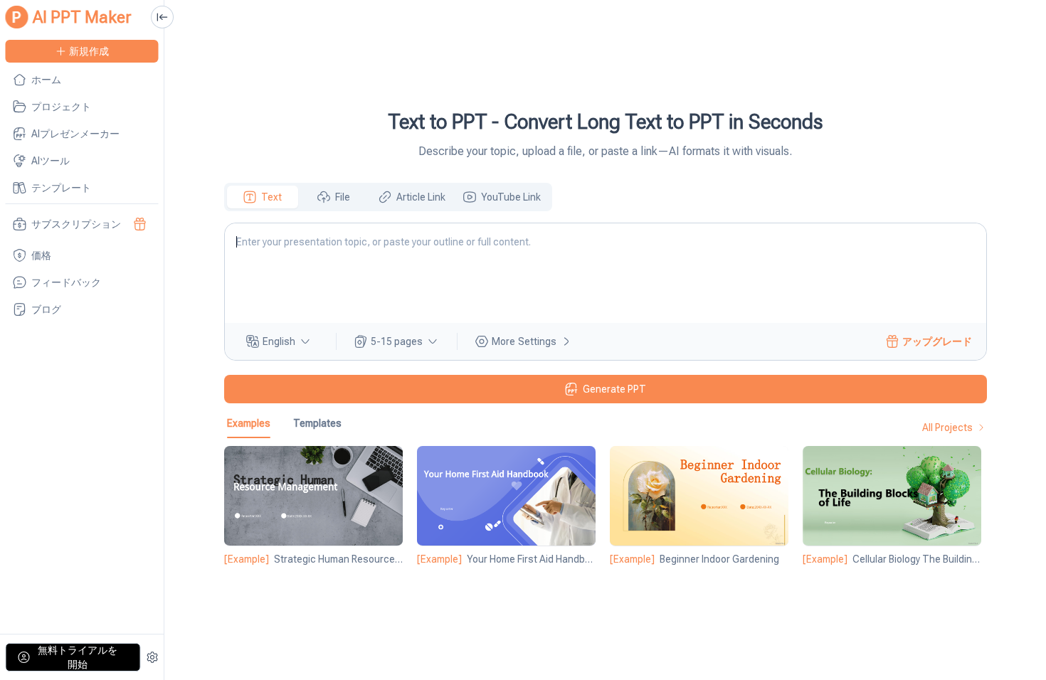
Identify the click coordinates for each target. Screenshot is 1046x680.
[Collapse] (162, 17)
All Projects (947, 427)
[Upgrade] (140, 224)
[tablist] (388, 197)
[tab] (262, 197)
